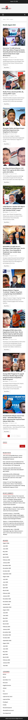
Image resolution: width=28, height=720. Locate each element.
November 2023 (7, 635)
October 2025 (6, 571)
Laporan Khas (8, 241)
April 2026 (5, 554)
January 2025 (6, 596)
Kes (4, 691)
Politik (4, 705)
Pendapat (5, 702)
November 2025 (7, 568)
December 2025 (7, 565)
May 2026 (5, 551)
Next (19, 436)
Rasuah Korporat (9, 410)
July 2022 (5, 665)
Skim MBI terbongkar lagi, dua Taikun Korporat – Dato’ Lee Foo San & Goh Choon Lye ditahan (14, 509)
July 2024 (5, 612)
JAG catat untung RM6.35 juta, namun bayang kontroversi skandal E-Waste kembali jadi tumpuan (12, 457)
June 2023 (5, 649)
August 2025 (6, 576)
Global (4, 688)
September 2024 (7, 607)
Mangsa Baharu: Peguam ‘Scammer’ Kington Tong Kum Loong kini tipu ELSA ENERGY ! (14, 278)
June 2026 (5, 548)
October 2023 (6, 637)
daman (5, 521)
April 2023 (5, 654)
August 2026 (6, 543)
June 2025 (5, 582)
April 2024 (5, 621)
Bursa (4, 677)
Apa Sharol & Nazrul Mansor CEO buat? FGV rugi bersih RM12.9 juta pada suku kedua (14, 156)
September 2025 (7, 573)
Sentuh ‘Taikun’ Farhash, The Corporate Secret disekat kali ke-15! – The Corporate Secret (14, 497)
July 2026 (5, 546)
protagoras (6, 57)
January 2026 (6, 562)
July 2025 (5, 579)
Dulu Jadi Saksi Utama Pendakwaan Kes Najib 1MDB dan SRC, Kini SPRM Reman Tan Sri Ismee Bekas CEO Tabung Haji (14, 463)
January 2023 (6, 662)
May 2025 (5, 585)
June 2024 (5, 615)
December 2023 (7, 632)
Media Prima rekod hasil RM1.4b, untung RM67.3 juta (14, 80)
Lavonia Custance (7, 513)
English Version (7, 685)
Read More (6, 67)
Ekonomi (5, 682)
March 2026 (6, 557)
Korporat (7, 43)
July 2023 (5, 646)
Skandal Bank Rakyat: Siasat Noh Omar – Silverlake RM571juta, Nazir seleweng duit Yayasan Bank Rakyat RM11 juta (14, 404)
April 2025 (5, 587)
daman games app (8, 529)
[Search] (24, 14)
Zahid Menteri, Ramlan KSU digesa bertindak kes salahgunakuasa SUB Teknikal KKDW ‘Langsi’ (14, 195)
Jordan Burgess (7, 507)
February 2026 (6, 560)
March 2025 (6, 590)
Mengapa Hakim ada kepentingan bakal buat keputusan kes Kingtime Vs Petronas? (14, 116)
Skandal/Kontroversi (8, 710)
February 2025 (6, 593)
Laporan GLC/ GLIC (7, 696)
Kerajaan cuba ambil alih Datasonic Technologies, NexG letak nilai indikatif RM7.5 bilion (13, 469)
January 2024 (6, 629)
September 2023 (7, 640)
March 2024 (6, 623)
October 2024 (6, 604)
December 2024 (7, 598)
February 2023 (6, 660)
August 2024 (6, 610)
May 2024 (5, 618)
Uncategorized (7, 713)
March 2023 (6, 657)
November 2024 (7, 601)
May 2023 (5, 651)
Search (5, 442)
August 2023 (6, 643)
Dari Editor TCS (7, 680)
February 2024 (6, 626)
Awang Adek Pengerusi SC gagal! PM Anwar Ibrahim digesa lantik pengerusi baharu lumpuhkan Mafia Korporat (14, 362)
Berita (7, 201)
